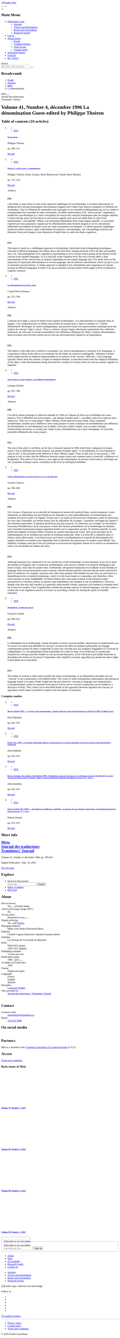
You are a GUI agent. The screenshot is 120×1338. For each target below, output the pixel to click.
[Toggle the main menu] (2, 9)
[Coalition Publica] (11, 1316)
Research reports (22, 32)
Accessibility (14, 1261)
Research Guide (15, 1264)
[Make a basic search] (2, 6)
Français (12, 55)
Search (4, 63)
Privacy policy (15, 1323)
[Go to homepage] (8, 2)
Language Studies (16, 988)
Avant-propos (13, 137)
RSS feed (12, 890)
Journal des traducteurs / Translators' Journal (29, 993)
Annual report (21, 49)
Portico (20, 923)
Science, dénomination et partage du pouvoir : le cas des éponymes (33, 476)
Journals (18, 24)
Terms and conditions (11, 1060)
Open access (20, 47)
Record (11, 154)
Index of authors (16, 887)
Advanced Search (16, 52)
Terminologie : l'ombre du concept (20, 607)
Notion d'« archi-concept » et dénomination (24, 168)
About (17, 38)
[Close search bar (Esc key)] (5, 6)
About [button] (11, 38)
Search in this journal (18, 881)
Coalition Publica (22, 44)
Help (10, 1258)
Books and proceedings (25, 30)
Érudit (17, 41)
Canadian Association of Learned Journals (46, 1047)
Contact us (13, 1267)
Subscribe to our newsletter (17, 1245)
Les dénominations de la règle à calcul (22, 285)
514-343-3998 (15, 1020)
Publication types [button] (16, 21)
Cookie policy (14, 1326)
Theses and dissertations (26, 27)
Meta (10, 85)
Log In (11, 35)
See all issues (7, 868)
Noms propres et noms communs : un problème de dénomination (32, 379)
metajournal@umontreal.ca (21, 1015)
